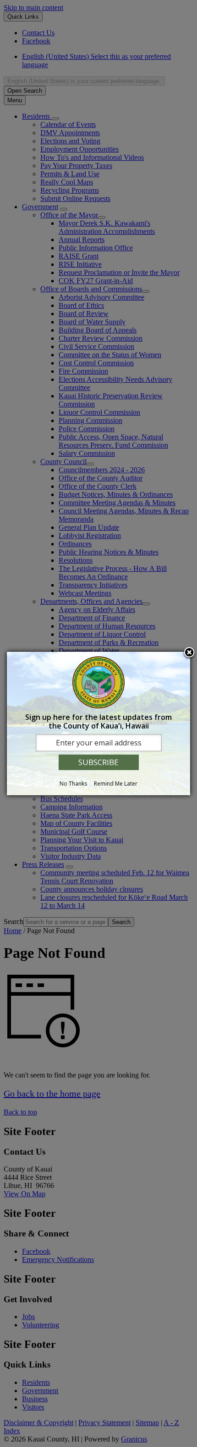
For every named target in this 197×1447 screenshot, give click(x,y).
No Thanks (73, 783)
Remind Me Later (115, 783)
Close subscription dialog (189, 653)
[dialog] (98, 723)
